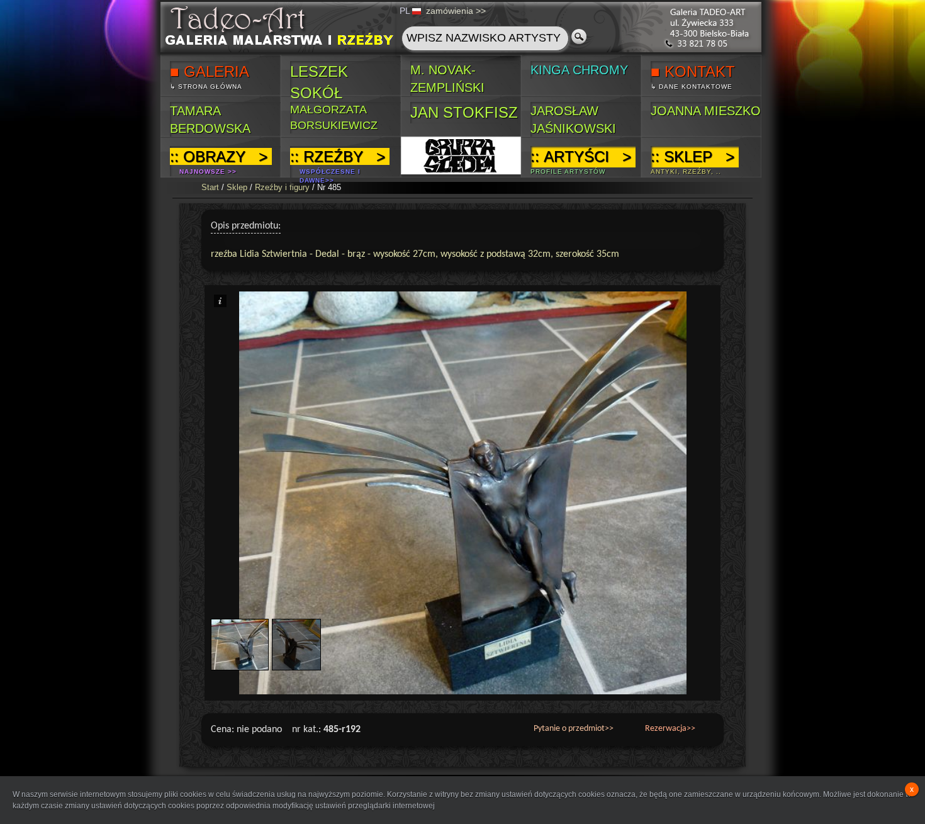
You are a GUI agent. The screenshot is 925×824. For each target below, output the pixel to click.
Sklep (237, 187)
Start (210, 187)
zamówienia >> (456, 11)
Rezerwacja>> (670, 728)
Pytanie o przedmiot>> (574, 728)
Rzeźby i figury (282, 187)
